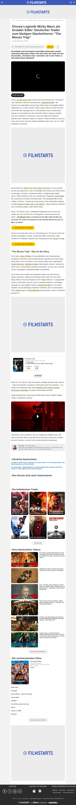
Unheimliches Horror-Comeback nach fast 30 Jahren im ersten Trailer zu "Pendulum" (51, 569)
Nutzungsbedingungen (35, 798)
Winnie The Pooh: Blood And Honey (37, 188)
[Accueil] (36, 2)
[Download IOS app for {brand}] (35, 791)
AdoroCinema (57, 792)
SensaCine (62, 790)
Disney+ (56, 239)
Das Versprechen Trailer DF (56, 513)
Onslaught (14, 690)
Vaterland (13, 714)
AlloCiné (54, 790)
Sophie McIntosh (18, 264)
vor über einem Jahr (23, 100)
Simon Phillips (25, 256)
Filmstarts (36, 366)
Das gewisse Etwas (35, 661)
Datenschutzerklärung (48, 798)
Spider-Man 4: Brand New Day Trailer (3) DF (38, 537)
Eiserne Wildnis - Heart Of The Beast (21, 694)
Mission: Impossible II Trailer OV (38, 513)
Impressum (25, 798)
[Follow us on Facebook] (5, 791)
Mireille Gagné (49, 363)
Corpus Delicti (15, 697)
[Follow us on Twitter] (10, 791)
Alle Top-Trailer (38, 543)
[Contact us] (20, 791)
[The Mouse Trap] (18, 365)
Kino (17, 20)
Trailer (32, 667)
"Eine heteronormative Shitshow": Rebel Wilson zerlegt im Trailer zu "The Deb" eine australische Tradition (51, 602)
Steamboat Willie (48, 102)
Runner (13, 707)
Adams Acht (14, 687)
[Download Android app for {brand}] (41, 791)
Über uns (15, 798)
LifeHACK (14, 700)
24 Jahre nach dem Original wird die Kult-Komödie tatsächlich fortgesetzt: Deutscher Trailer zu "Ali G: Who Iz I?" (51, 618)
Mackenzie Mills (45, 285)
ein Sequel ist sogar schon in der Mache (29, 204)
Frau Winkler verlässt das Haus (20, 704)
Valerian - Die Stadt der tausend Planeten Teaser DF (20, 537)
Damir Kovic (20, 290)
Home (13, 20)
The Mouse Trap (30, 359)
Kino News (21, 20)
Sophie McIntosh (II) (31, 363)
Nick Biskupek (34, 290)
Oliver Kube (21, 445)
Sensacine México (68, 792)
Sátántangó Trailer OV (56, 537)
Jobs (20, 798)
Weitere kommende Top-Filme (38, 720)
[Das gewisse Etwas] (20, 672)
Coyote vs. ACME (16, 710)
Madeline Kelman (31, 264)
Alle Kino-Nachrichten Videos (38, 651)
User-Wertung (28, 366)
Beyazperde (70, 790)
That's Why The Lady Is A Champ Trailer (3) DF (20, 513)
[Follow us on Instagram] (15, 791)
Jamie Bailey (59, 196)
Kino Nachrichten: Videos (31, 20)
